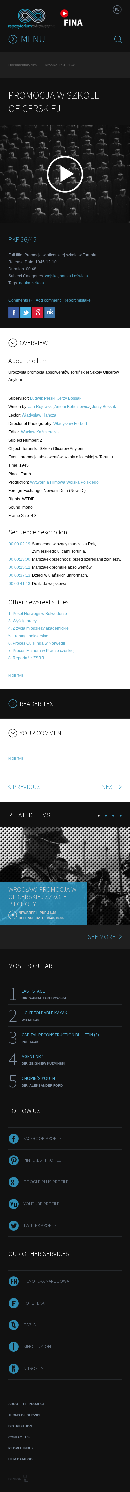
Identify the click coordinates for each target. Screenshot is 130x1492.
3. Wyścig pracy (22, 621)
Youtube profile (41, 1204)
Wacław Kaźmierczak (40, 432)
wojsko (51, 276)
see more (101, 936)
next (109, 786)
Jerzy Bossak (69, 398)
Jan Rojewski (40, 406)
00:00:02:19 (19, 544)
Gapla (29, 1325)
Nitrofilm (33, 1368)
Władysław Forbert (70, 423)
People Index (21, 1448)
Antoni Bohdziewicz (72, 406)
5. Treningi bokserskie (28, 635)
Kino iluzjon (37, 1346)
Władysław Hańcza (39, 415)
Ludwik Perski (42, 398)
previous (27, 786)
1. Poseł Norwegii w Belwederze (37, 613)
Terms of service (25, 1415)
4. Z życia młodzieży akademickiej (39, 628)
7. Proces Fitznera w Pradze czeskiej (41, 650)
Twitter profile (40, 1225)
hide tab (16, 675)
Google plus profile (45, 1182)
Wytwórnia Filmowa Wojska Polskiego (64, 482)
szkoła (38, 283)
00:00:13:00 (19, 559)
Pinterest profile (42, 1160)
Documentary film (22, 65)
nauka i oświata (74, 276)
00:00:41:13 (19, 583)
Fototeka (33, 1303)
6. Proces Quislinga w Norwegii (36, 643)
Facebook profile (42, 1138)
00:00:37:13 (19, 575)
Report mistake (77, 300)
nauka (24, 283)
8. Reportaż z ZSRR (26, 658)
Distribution (20, 1426)
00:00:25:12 (19, 567)
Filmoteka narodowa (46, 1281)
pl (117, 9)
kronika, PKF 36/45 (60, 65)
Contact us (19, 1437)
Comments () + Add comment (34, 300)
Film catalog (20, 1459)
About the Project (26, 1404)
